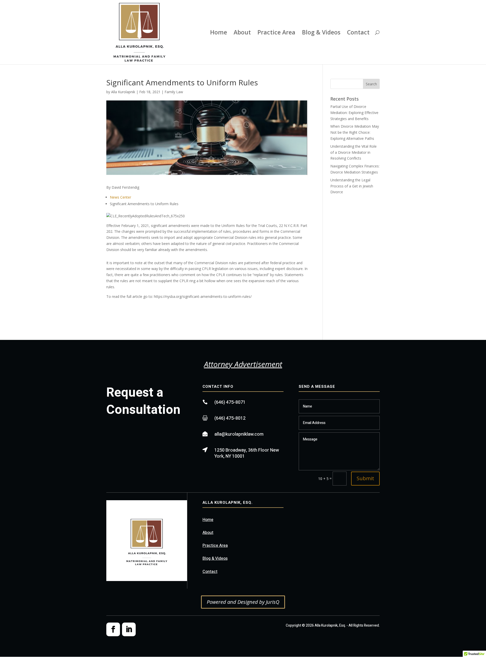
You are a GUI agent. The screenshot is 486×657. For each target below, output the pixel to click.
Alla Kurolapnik (123, 91)
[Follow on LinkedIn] (129, 629)
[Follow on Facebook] (113, 629)
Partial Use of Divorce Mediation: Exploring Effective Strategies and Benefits (354, 112)
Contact (358, 33)
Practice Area (276, 33)
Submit (365, 478)
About (242, 33)
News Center (120, 197)
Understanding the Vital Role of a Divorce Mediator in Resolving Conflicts (353, 152)
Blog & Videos (321, 33)
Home (218, 33)
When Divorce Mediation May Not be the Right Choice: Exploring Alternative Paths (354, 132)
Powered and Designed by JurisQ (243, 601)
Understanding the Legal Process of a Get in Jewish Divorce (351, 186)
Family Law (174, 91)
